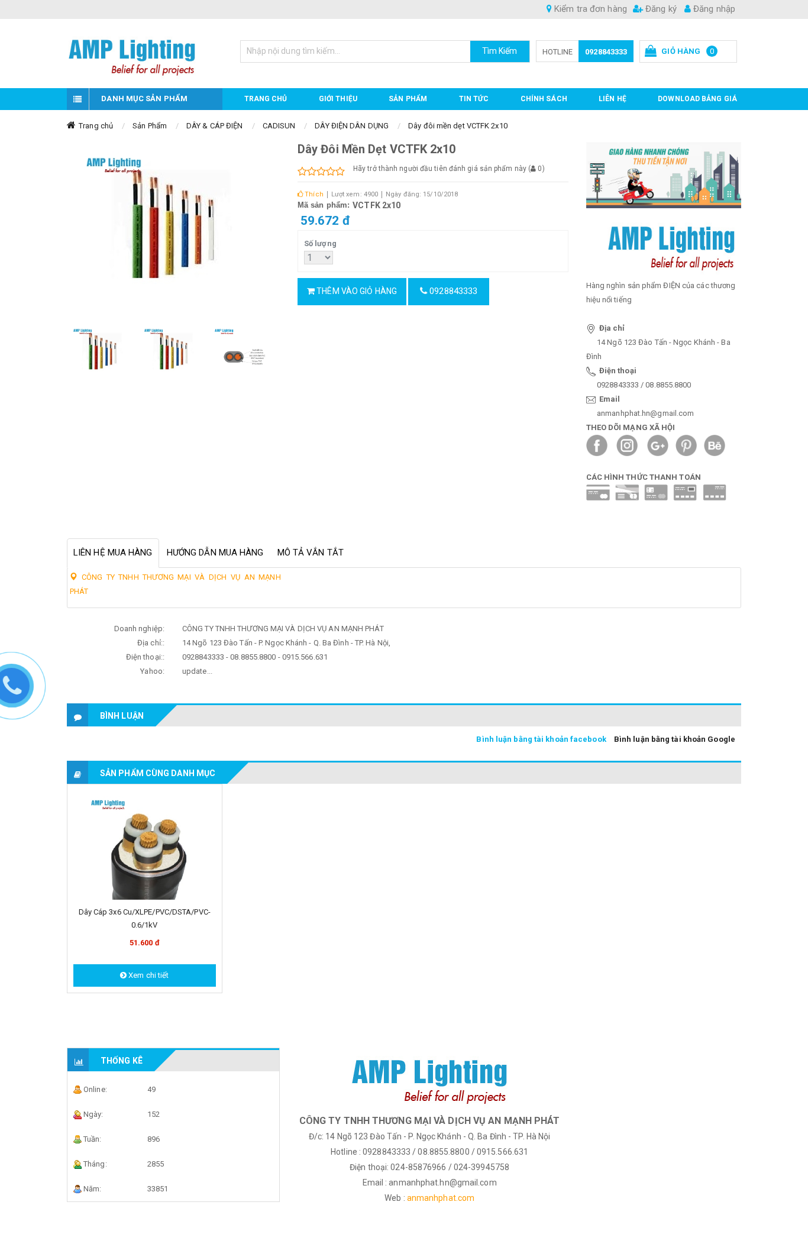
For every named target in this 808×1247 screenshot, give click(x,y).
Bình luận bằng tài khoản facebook (541, 739)
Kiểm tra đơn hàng (589, 9)
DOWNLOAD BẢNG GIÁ (697, 99)
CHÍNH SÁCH (544, 99)
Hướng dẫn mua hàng (215, 552)
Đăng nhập (713, 9)
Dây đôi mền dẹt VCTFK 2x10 (458, 125)
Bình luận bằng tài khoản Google (674, 739)
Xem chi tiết (148, 975)
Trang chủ (265, 99)
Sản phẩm (408, 99)
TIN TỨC (474, 99)
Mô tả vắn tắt (310, 552)
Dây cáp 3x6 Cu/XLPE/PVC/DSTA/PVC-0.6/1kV (145, 918)
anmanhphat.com (440, 1198)
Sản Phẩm (149, 125)
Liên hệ (612, 99)
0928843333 (606, 51)
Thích (313, 194)
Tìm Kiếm (500, 51)
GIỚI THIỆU (338, 99)
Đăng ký (660, 9)
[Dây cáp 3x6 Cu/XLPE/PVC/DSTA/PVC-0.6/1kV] (144, 845)
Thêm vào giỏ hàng (356, 291)
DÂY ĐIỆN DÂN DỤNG (352, 125)
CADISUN (279, 125)
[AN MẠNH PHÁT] (144, 53)
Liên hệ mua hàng (113, 552)
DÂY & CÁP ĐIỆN (214, 125)
